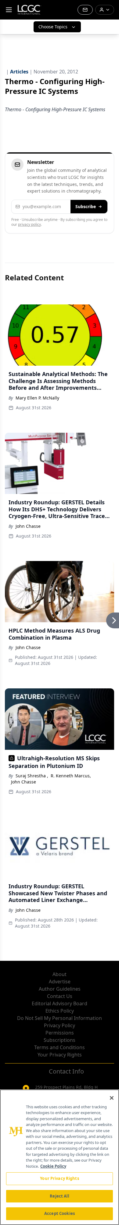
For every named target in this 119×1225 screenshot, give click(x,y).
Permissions (59, 1032)
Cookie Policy (53, 1166)
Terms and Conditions (59, 1047)
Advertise (59, 981)
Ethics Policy (59, 1010)
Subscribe (85, 206)
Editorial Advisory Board (59, 1003)
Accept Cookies (59, 1213)
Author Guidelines (60, 988)
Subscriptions (59, 1040)
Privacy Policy (59, 1025)
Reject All (59, 1196)
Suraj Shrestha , (32, 776)
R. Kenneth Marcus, (71, 776)
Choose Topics (52, 27)
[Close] (111, 1098)
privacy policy (29, 224)
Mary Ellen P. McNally (37, 398)
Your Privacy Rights (60, 1054)
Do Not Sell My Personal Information (59, 1018)
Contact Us (59, 996)
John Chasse (28, 526)
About (59, 974)
